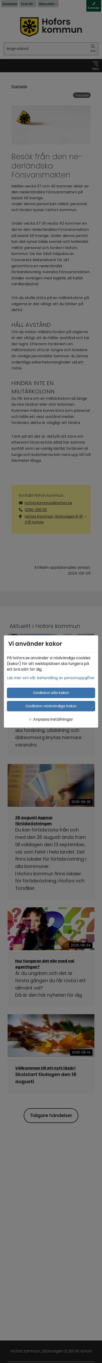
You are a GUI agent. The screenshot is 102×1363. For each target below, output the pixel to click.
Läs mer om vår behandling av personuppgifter (51, 678)
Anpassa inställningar (53, 719)
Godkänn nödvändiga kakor (51, 706)
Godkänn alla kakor (51, 692)
